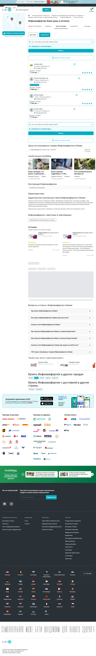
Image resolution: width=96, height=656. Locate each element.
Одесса (48, 378)
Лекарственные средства (40, 15)
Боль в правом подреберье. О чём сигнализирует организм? (61, 173)
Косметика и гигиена (71, 524)
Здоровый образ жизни (72, 553)
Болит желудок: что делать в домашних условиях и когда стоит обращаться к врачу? (37, 173)
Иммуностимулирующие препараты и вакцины (67, 15)
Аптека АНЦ (74, 64)
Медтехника (68, 535)
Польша (31, 389)
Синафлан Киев (74, 362)
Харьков (55, 378)
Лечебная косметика (71, 529)
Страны (27, 524)
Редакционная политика (49, 524)
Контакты (29, 6)
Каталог (21, 6)
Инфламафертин (65, 17)
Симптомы (68, 558)
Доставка (33, 35)
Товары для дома (70, 544)
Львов (42, 378)
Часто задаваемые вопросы (55, 6)
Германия (39, 389)
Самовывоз (45, 35)
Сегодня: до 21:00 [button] (41, 68)
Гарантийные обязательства (51, 521)
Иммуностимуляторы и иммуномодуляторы (43, 17)
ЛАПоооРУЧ (69, 547)
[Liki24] (6, 642)
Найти (47, 10)
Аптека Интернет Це (79, 78)
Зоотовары (68, 550)
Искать (60, 51)
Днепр (31, 378)
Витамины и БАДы (71, 526)
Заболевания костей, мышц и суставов (42, 220)
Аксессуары (68, 555)
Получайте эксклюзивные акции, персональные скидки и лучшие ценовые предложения (37, 491)
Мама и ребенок (70, 541)
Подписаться (51, 497)
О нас (67, 6)
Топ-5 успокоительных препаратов (83, 173)
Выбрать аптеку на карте (15, 33)
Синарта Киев (43, 362)
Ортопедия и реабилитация (73, 538)
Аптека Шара (76, 95)
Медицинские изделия (72, 532)
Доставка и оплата (39, 6)
